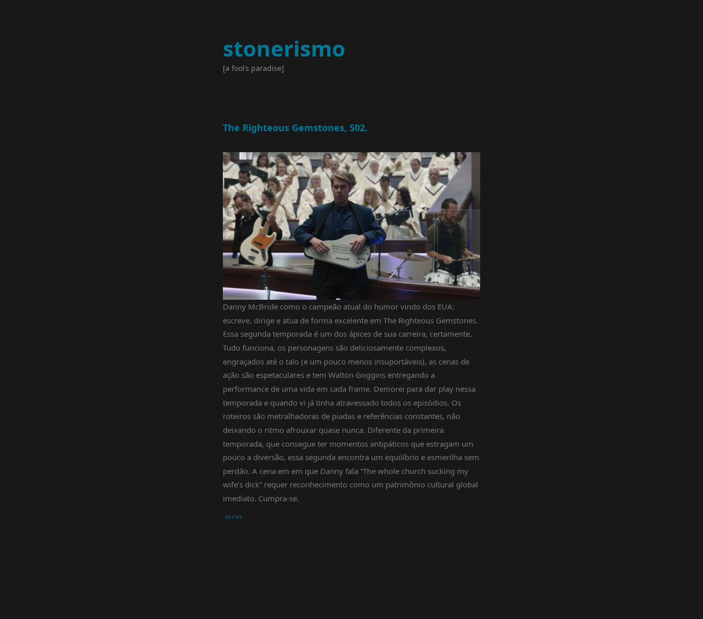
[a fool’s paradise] (253, 68)
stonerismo (284, 48)
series (233, 516)
